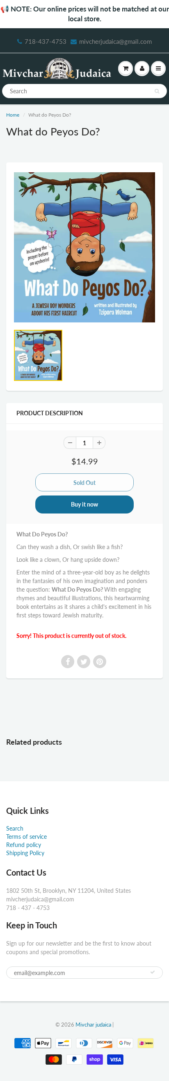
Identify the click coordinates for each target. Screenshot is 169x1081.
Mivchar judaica (93, 1024)
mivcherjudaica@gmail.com (115, 41)
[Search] (157, 91)
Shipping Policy (25, 852)
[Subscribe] (152, 972)
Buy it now (84, 504)
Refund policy (23, 844)
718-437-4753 (45, 41)
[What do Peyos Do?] (84, 247)
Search (14, 828)
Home (12, 115)
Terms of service (26, 836)
